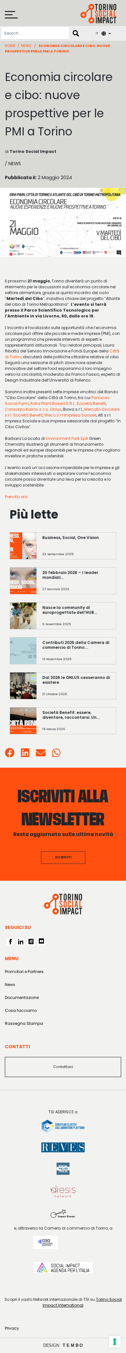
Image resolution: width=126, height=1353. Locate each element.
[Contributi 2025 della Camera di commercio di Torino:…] (76, 654)
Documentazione (22, 997)
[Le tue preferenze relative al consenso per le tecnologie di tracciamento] (115, 1342)
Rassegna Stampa (24, 1023)
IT (97, 33)
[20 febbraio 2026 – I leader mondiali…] (76, 584)
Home (10, 45)
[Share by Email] (41, 755)
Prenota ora (16, 496)
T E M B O (73, 1345)
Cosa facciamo (21, 1010)
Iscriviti (63, 857)
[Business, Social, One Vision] (76, 549)
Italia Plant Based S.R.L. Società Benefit (68, 403)
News (26, 45)
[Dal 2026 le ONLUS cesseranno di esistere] (76, 689)
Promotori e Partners (24, 971)
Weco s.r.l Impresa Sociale (70, 415)
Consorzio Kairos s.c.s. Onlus (33, 409)
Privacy (12, 1328)
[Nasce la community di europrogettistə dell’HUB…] (76, 619)
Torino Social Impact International (82, 1302)
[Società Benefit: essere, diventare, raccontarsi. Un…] (76, 724)
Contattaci (63, 1066)
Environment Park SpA (67, 438)
